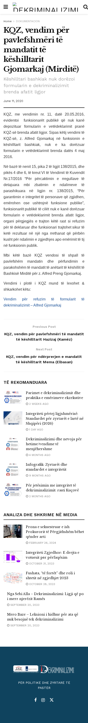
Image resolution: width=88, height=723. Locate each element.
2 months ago (39, 496)
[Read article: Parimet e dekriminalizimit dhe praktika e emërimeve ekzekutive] (13, 397)
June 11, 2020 (13, 101)
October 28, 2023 (41, 584)
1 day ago (35, 429)
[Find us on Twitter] (52, 700)
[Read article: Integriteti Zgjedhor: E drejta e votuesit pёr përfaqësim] (13, 557)
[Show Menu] (6, 7)
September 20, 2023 (24, 605)
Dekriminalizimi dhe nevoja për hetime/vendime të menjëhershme (54, 444)
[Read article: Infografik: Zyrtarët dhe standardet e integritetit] (13, 469)
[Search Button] (85, 7)
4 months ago (39, 455)
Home (8, 21)
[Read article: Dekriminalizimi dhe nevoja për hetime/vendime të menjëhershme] (13, 443)
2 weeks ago (38, 404)
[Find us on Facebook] (35, 700)
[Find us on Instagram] (43, 700)
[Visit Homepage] (46, 7)
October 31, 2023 (41, 563)
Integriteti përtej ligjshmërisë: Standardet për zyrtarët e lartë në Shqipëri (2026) (55, 419)
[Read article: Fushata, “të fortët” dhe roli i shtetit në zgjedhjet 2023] (13, 577)
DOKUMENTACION (28, 21)
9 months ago (39, 475)
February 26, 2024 (42, 542)
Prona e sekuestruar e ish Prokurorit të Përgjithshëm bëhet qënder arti (55, 532)
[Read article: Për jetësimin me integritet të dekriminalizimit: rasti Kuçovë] (13, 489)
